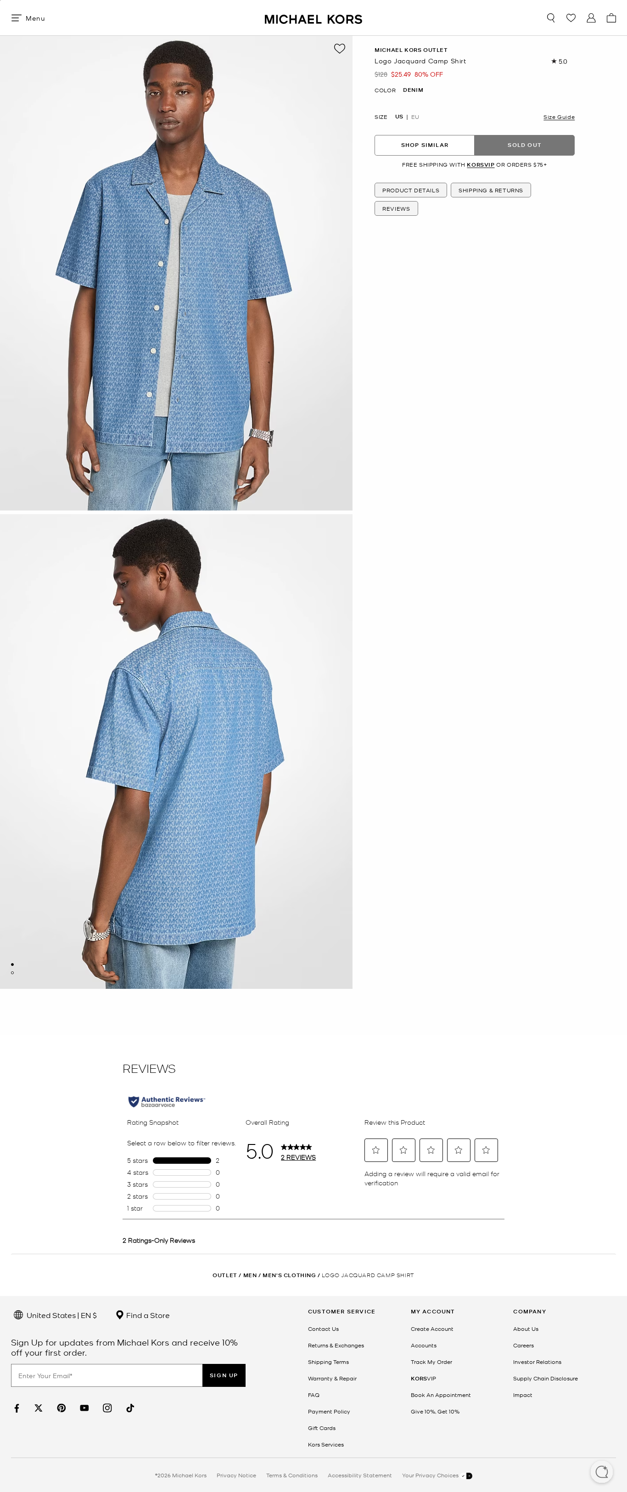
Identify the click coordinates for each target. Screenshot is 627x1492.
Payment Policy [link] (329, 1411)
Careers (523, 1345)
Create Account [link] (432, 1328)
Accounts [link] (424, 1345)
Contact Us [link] (323, 1328)
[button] (602, 1472)
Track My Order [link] (431, 1361)
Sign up (224, 1375)
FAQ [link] (313, 1394)
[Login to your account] (591, 17)
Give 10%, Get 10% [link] (435, 1411)
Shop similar (424, 145)
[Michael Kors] (313, 17)
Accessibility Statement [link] (360, 1475)
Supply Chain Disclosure (545, 1378)
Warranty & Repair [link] (332, 1378)
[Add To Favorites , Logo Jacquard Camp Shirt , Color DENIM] (339, 48)
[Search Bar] (550, 17)
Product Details (410, 190)
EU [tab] (415, 116)
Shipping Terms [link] (328, 1361)
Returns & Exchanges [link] (336, 1345)
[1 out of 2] (12, 964)
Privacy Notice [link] (236, 1475)
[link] (15, 1408)
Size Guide (559, 116)
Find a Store (147, 1315)
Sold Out (525, 145)
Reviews (396, 209)
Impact (522, 1394)
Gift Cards (322, 1427)
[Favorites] (571, 17)
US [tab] (399, 116)
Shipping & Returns (491, 190)
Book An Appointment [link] (441, 1394)
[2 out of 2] (12, 972)
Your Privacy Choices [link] (431, 1475)
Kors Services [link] (326, 1444)
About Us (525, 1328)
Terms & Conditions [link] (292, 1475)
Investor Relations (537, 1361)
